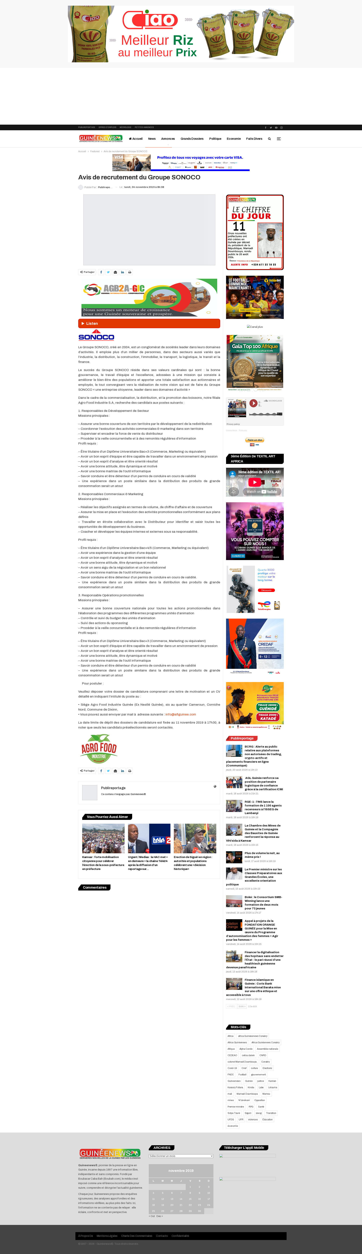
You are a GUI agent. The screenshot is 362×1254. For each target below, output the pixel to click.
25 (153, 1211)
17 (209, 1199)
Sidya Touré (234, 1113)
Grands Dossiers (192, 138)
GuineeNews (231, 430)
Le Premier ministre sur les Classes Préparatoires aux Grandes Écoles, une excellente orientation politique (254, 877)
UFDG (231, 1119)
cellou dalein (248, 1055)
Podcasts (243, 430)
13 (172, 1199)
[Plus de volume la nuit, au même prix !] (234, 857)
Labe (261, 1087)
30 (199, 1211)
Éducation (267, 1119)
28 (181, 1211)
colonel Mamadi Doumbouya (242, 1061)
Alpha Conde (245, 1049)
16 (199, 1199)
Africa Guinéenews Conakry (266, 1042)
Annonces (168, 138)
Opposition (259, 1100)
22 (190, 1205)
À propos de (85, 1236)
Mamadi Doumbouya (247, 1094)
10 (208, 1193)
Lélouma (272, 1087)
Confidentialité (180, 1236)
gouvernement (258, 1074)
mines (231, 1100)
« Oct (152, 1216)
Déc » (159, 1216)
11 (153, 1199)
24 (208, 1205)
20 (171, 1205)
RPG (251, 1106)
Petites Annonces (144, 127)
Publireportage (86, 127)
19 (162, 1205)
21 (181, 1205)
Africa (230, 1036)
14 (181, 1199)
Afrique (231, 1049)
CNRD (262, 1055)
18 (153, 1205)
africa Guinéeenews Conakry (252, 1036)
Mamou (266, 1094)
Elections (267, 1068)
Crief (244, 1068)
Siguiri (248, 1113)
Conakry (265, 1061)
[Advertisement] (181, 96)
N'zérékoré (244, 1100)
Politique (215, 138)
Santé (261, 1106)
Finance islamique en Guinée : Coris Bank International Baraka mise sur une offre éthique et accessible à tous (253, 987)
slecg (258, 1113)
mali (230, 1094)
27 (171, 1211)
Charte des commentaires (136, 1236)
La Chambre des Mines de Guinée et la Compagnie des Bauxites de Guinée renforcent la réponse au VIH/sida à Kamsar (253, 833)
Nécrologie (125, 127)
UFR (241, 1119)
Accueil (137, 138)
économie (233, 1126)
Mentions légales (107, 1236)
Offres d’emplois (107, 127)
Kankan (272, 1081)
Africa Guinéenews (237, 1042)
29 (190, 1211)
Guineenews (234, 1081)
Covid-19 (232, 1068)
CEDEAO (232, 1055)
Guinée (249, 1081)
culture (254, 1068)
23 (199, 1205)
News (152, 138)
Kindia (251, 1087)
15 (190, 1199)
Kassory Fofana (235, 1087)
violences (253, 1119)
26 (162, 1211)
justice (260, 1081)
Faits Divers (254, 138)
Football (242, 1074)
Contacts (162, 1236)
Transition (271, 1113)
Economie (234, 138)
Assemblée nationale (267, 1049)
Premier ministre (236, 1106)
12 (162, 1199)
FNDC (231, 1074)
